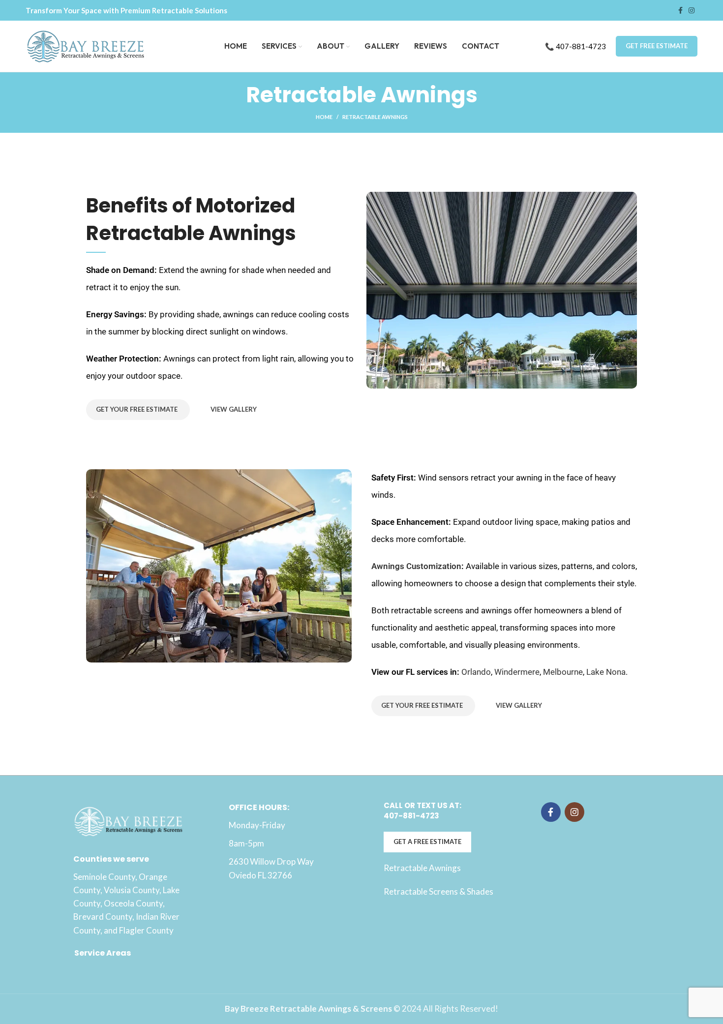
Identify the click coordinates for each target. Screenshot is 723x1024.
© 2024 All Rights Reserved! (361, 1008)
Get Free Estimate (657, 46)
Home (324, 117)
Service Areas (102, 953)
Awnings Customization (416, 566)
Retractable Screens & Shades (438, 891)
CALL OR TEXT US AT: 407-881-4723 (422, 810)
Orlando (476, 672)
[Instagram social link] (691, 10)
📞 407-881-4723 (575, 46)
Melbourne (563, 672)
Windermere (517, 672)
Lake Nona (606, 672)
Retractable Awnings (422, 868)
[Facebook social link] (680, 10)
